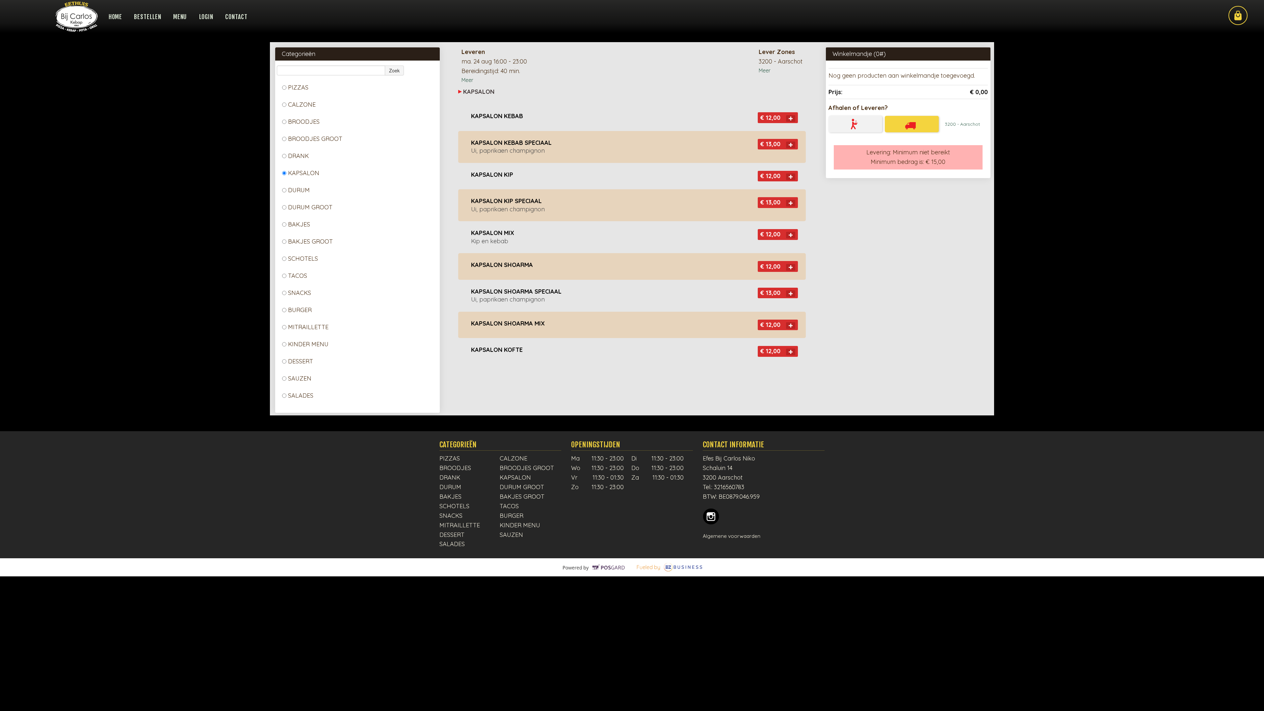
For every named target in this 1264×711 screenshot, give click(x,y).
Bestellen (147, 16)
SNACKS (299, 293)
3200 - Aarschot (962, 124)
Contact (236, 16)
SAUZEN (299, 378)
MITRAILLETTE (308, 327)
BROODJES (304, 121)
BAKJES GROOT (310, 241)
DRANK (298, 156)
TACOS (297, 275)
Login (206, 16)
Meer (467, 80)
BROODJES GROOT (315, 139)
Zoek (394, 70)
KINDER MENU (308, 344)
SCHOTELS (303, 258)
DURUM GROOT (310, 207)
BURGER (300, 310)
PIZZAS (298, 87)
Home (115, 16)
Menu (180, 16)
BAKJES (299, 224)
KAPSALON (303, 173)
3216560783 (729, 487)
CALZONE (302, 104)
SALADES (300, 395)
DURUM (299, 190)
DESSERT (300, 361)
